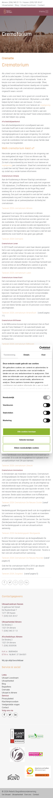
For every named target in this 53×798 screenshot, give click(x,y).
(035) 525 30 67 (36, 2)
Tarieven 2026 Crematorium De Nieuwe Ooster (22, 502)
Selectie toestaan (26, 440)
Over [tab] (43, 355)
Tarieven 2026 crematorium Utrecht (17, 465)
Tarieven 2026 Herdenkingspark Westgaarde (21, 533)
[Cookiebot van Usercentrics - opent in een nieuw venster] (39, 348)
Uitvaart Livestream (10, 678)
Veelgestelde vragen (11, 704)
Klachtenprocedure (10, 701)
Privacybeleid (7, 698)
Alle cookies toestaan (26, 432)
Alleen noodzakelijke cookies (26, 448)
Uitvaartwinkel (7, 5)
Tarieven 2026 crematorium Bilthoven (18, 344)
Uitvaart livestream (28, 5)
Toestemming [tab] (9, 355)
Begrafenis (6, 687)
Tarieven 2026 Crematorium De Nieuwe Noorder (23, 558)
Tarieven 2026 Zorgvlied (12, 574)
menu (42, 11)
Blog (17, 5)
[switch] (46, 405)
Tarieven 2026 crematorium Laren (16, 273)
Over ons (27, 795)
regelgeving (45, 105)
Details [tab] (27, 355)
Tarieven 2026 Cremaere (12, 239)
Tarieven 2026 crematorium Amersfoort (19, 313)
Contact (41, 5)
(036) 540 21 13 (15, 2)
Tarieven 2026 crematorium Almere (17, 208)
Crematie (8, 58)
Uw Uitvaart (6, 795)
